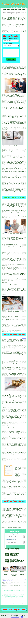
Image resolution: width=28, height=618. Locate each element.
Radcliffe (24, 338)
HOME (11, 7)
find (6, 507)
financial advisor (12, 29)
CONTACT (20, 7)
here (10, 583)
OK (22, 617)
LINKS (14, 7)
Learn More (15, 617)
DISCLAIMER (24, 7)
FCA (25, 26)
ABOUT (17, 7)
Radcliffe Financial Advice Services (12, 527)
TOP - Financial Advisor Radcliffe (10, 588)
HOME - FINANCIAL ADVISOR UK (14, 600)
